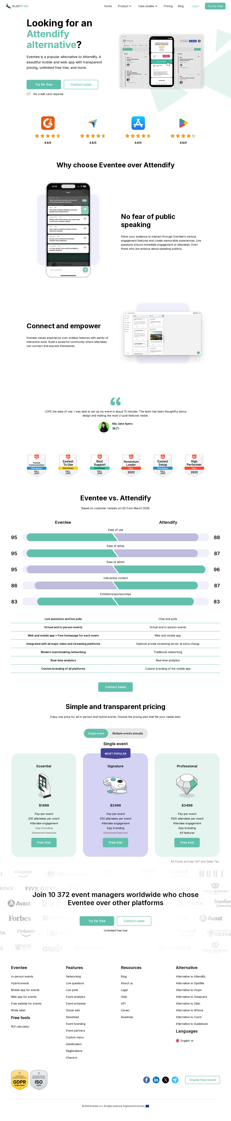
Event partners (75, 1030)
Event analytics (75, 996)
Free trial (44, 842)
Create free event (202, 1080)
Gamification (74, 1044)
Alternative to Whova (189, 1010)
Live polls (72, 990)
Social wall (73, 1010)
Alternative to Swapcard (191, 996)
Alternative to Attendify (190, 976)
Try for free (215, 6)
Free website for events (26, 1003)
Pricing (168, 6)
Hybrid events (20, 983)
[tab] (96, 733)
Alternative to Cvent (188, 1017)
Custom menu (75, 1037)
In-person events (22, 976)
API (123, 1003)
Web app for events (24, 996)
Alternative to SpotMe (190, 983)
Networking (73, 976)
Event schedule (76, 1003)
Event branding (75, 1023)
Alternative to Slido (188, 1003)
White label (18, 1010)
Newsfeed (72, 1017)
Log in (196, 6)
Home (108, 6)
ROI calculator (20, 1026)
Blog (181, 6)
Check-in (71, 1057)
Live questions (75, 983)
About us (127, 983)
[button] (124, 6)
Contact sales (81, 84)
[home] (16, 6)
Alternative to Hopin (189, 990)
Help (124, 996)
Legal (124, 990)
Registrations (74, 1051)
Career (125, 1010)
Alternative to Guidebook (192, 1023)
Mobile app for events (25, 990)
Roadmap (127, 1017)
